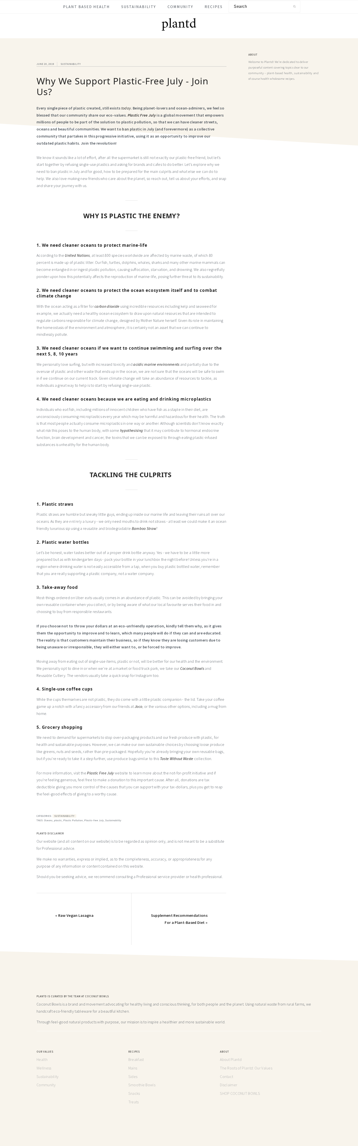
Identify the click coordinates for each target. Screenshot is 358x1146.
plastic (58, 820)
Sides (133, 1076)
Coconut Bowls (192, 668)
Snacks (134, 1093)
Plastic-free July (94, 820)
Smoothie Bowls (141, 1084)
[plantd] (179, 30)
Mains (132, 1068)
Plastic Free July (101, 773)
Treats (133, 1101)
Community (46, 1084)
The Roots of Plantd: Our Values (246, 1068)
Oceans (48, 820)
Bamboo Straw (144, 528)
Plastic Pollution (73, 820)
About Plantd (231, 1059)
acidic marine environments (156, 364)
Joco (138, 706)
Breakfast (136, 1059)
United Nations (77, 255)
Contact (226, 1076)
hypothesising (131, 430)
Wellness (44, 1068)
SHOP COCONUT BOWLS (240, 1093)
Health (42, 1059)
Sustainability (71, 64)
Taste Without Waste (176, 758)
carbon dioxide (106, 306)
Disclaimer (228, 1084)
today (126, 108)
